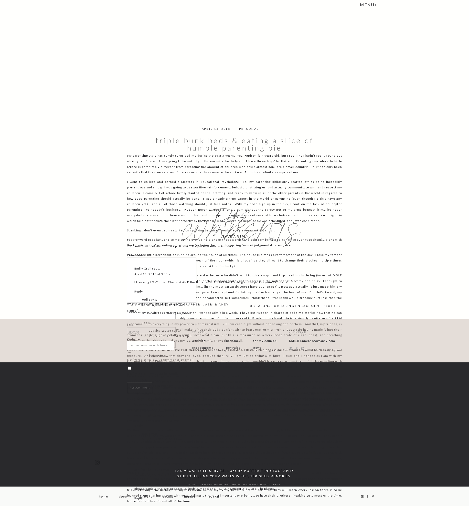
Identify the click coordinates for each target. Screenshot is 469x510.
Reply (138, 291)
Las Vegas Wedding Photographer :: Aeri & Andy (179, 304)
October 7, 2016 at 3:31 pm (170, 336)
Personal (249, 128)
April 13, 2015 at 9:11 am (154, 274)
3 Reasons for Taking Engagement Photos (294, 306)
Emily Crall (142, 268)
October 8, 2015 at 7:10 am (155, 475)
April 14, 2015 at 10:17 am (162, 439)
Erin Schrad (143, 380)
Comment (136, 255)
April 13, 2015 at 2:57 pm (154, 386)
